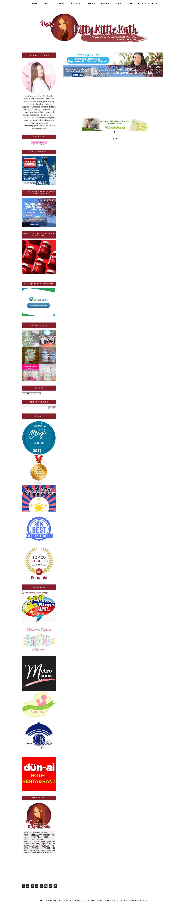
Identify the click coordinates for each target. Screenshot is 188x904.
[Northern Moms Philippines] (39, 639)
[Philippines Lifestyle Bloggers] (39, 470)
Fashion (90, 3)
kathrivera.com (31, 96)
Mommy (62, 3)
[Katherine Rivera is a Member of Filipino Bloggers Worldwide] (39, 735)
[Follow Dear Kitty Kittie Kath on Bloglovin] (39, 143)
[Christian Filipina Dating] (114, 59)
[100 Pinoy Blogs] (39, 608)
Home (34, 3)
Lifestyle (48, 3)
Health (104, 3)
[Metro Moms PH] (39, 673)
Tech (117, 3)
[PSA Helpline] (114, 124)
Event (129, 3)
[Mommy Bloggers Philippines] (39, 704)
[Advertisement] (114, 96)
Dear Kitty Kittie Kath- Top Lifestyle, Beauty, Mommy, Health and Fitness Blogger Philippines (97, 900)
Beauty (74, 3)
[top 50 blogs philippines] (39, 498)
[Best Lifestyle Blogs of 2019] (39, 529)
